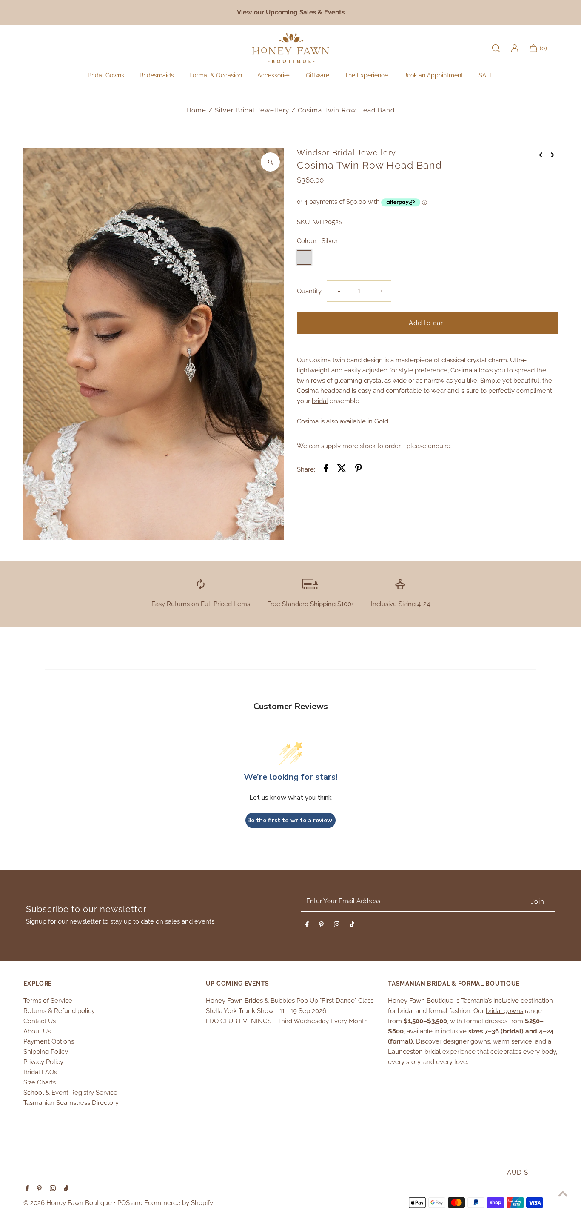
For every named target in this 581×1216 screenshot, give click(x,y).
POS (123, 1203)
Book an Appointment (433, 75)
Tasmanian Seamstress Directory (71, 1103)
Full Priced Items (225, 604)
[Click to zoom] (270, 162)
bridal (320, 401)
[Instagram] (337, 926)
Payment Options (48, 1041)
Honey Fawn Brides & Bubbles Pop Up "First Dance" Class (289, 1000)
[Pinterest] (321, 926)
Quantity (309, 291)
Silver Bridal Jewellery (252, 110)
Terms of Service (47, 1000)
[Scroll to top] (562, 1193)
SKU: (304, 222)
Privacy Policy (43, 1062)
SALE (485, 75)
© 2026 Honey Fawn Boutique (68, 1203)
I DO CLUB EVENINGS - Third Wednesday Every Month (287, 1021)
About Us (37, 1031)
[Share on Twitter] (342, 469)
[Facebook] (307, 926)
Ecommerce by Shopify (178, 1203)
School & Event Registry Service (70, 1092)
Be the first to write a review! (290, 820)
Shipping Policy (45, 1052)
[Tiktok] (352, 926)
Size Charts (39, 1082)
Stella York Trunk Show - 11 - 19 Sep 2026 (266, 1011)
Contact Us (39, 1021)
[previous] (540, 154)
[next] (552, 154)
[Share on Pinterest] (358, 469)
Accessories (273, 75)
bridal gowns (504, 1011)
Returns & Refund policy (59, 1011)
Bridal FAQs (40, 1072)
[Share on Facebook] (326, 469)
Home (196, 110)
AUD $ (517, 1172)
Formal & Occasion (215, 75)
